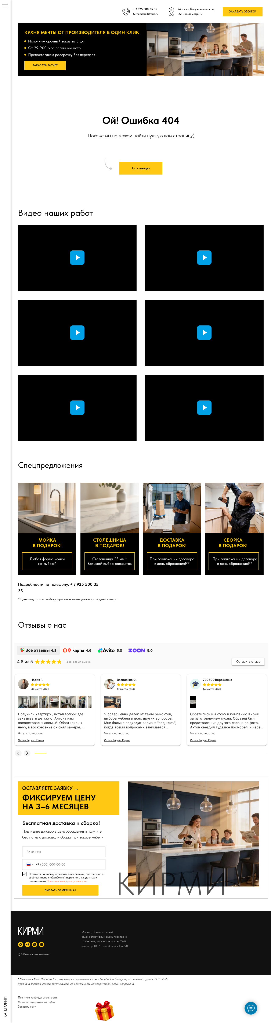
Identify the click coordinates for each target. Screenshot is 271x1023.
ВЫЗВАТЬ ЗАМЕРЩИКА (60, 890)
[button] (243, 11)
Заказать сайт (27, 1006)
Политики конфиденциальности (67, 881)
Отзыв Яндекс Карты (31, 740)
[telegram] (27, 944)
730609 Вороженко (217, 680)
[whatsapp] (34, 944)
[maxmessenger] (20, 944)
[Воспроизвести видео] (77, 257)
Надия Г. (37, 680)
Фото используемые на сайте (36, 1002)
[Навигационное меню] (5, 6)
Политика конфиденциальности (37, 997)
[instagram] (41, 944)
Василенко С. (127, 680)
